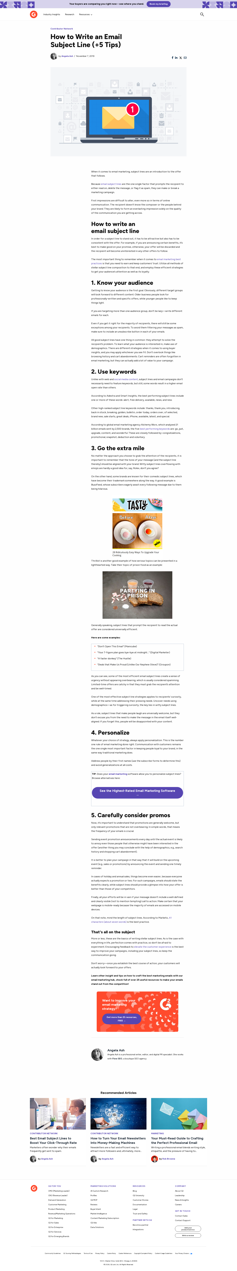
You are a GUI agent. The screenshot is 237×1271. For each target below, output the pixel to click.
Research (69, 14)
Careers (178, 1204)
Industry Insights (51, 14)
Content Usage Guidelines (163, 1253)
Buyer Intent (96, 1209)
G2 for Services (54, 1232)
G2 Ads (94, 1223)
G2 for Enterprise (55, 1227)
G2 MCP (94, 1200)
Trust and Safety (140, 1214)
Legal (135, 1209)
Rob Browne (168, 1158)
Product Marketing (56, 1209)
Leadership (180, 1195)
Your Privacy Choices (182, 1253)
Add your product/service (188, 1229)
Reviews (94, 1204)
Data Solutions (97, 1227)
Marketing (157, 1133)
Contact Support (183, 1220)
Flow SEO (117, 1058)
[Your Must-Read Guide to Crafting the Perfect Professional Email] (179, 1113)
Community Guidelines (53, 1253)
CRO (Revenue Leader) (57, 1195)
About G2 (179, 1191)
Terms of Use (88, 1253)
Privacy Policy (99, 1253)
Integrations (138, 1229)
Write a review (188, 1235)
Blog (135, 1191)
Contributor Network (61, 28)
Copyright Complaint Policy (143, 1253)
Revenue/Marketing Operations (61, 1214)
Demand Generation (57, 1200)
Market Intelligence (99, 1214)
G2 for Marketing (55, 1218)
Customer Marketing (57, 1204)
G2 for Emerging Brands (58, 1236)
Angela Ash (67, 56)
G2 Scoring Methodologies (72, 1253)
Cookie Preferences (125, 1253)
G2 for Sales (53, 1223)
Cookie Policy (111, 1253)
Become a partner (140, 1225)
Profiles (94, 1195)
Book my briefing (159, 4)
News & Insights (182, 1200)
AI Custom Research (99, 1191)
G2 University (138, 1195)
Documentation (140, 1204)
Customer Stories (140, 1200)
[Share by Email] (185, 57)
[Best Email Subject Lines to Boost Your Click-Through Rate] (58, 1113)
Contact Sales (181, 1216)
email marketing (118, 773)
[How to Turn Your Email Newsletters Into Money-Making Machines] (118, 1113)
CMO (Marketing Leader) (59, 1191)
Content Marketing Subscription (105, 1218)
